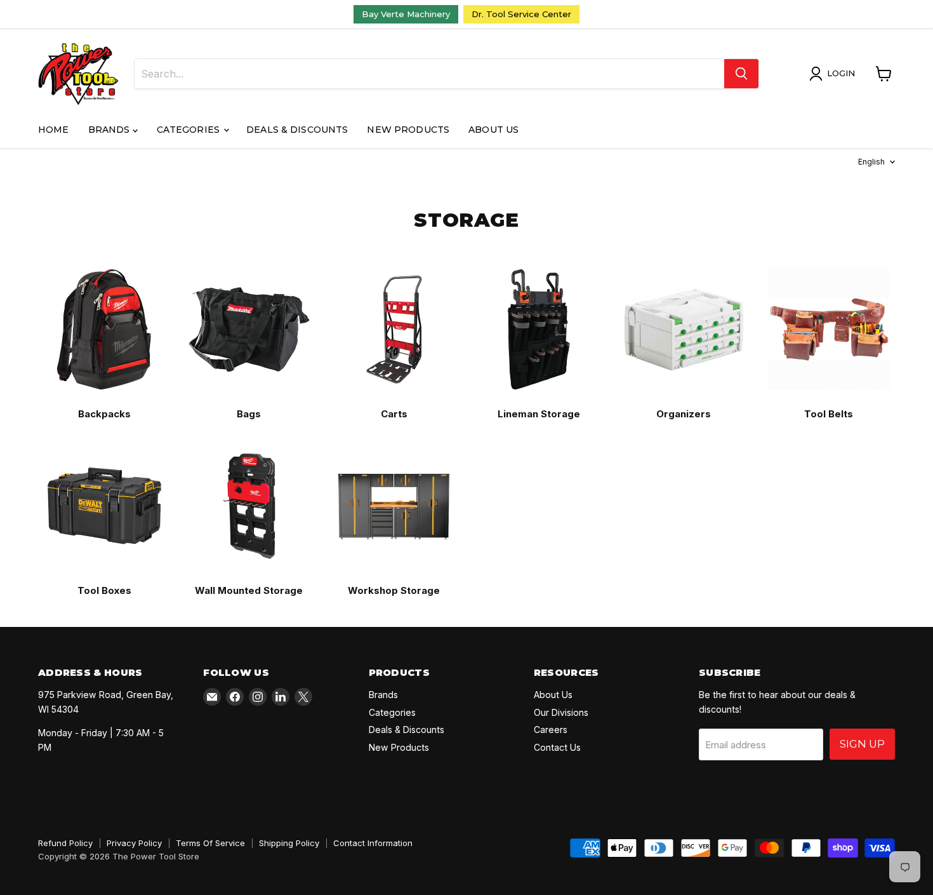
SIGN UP (862, 743)
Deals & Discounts (297, 129)
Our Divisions (561, 712)
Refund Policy (65, 843)
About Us (493, 129)
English (871, 161)
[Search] (741, 73)
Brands (110, 129)
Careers (550, 729)
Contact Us (557, 747)
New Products (408, 129)
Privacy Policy (134, 843)
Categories (190, 129)
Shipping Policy (289, 843)
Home (53, 129)
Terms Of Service (210, 843)
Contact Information (373, 843)
